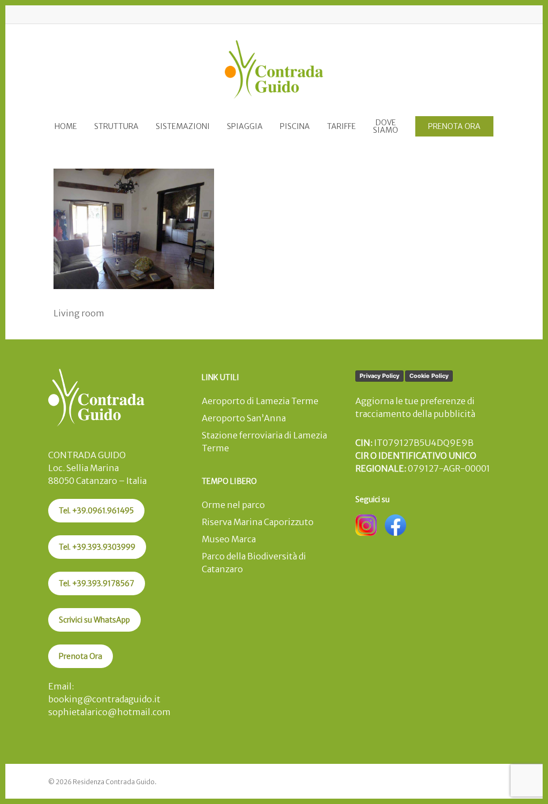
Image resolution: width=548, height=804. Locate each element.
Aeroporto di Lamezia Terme (260, 401)
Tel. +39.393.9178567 (96, 583)
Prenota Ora (80, 656)
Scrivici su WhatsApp (94, 620)
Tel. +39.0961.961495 (96, 510)
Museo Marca (229, 539)
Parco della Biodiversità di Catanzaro (254, 562)
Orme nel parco (233, 504)
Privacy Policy (379, 376)
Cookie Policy (428, 376)
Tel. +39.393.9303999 (97, 547)
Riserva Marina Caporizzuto (258, 522)
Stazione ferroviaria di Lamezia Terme (264, 441)
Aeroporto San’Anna (244, 418)
